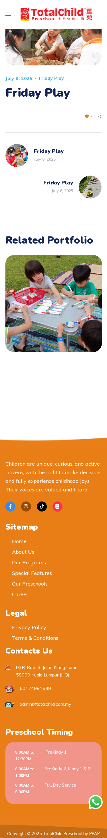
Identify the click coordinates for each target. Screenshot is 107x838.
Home (19, 541)
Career (20, 594)
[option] (53, 308)
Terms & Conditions (35, 638)
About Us (23, 552)
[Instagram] (26, 506)
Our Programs (29, 562)
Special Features (32, 573)
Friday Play (51, 78)
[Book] (57, 506)
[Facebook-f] (10, 506)
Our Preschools (30, 583)
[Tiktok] (42, 506)
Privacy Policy (29, 627)
